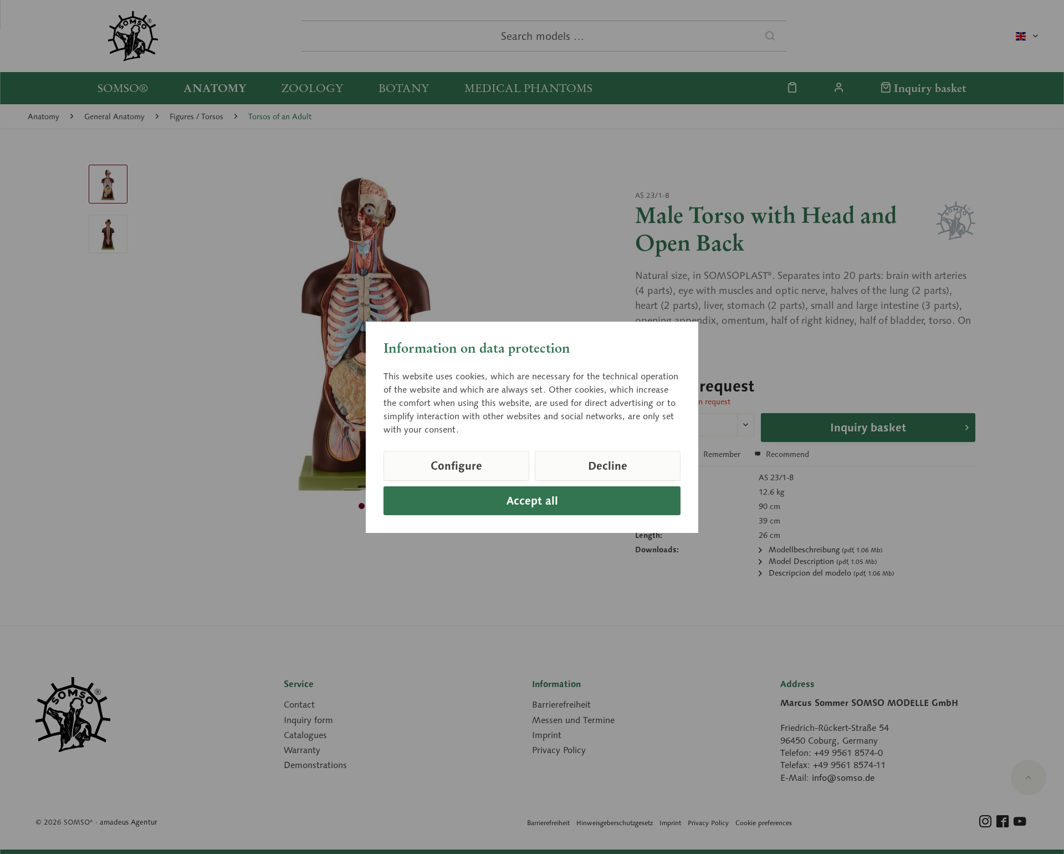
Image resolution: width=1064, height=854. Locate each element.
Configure (456, 466)
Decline (607, 466)
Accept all (532, 501)
